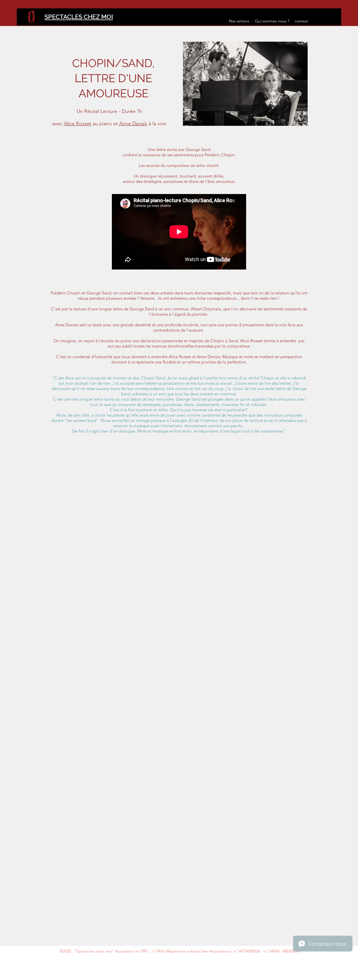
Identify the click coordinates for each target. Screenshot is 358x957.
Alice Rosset (77, 123)
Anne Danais (133, 123)
